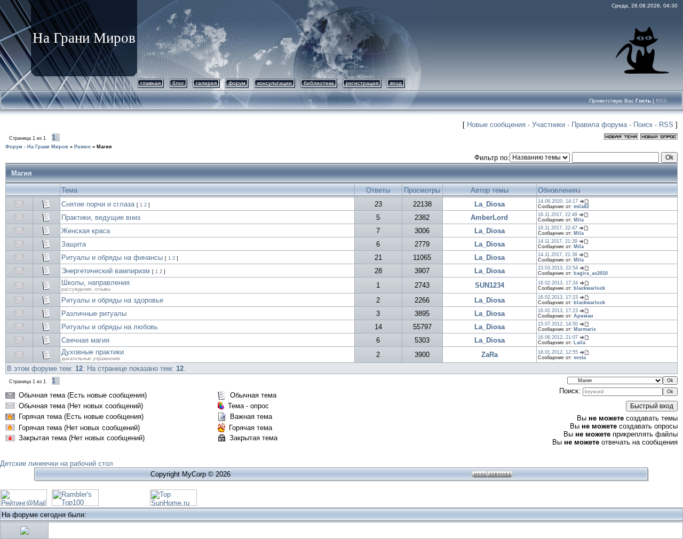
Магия (104, 146)
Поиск (643, 125)
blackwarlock (589, 288)
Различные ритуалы (93, 314)
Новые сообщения (496, 125)
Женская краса (85, 231)
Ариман (583, 316)
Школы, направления (95, 283)
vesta (580, 357)
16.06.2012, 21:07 (558, 337)
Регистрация (362, 83)
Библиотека (319, 83)
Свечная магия (85, 340)
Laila (579, 342)
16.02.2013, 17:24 (558, 283)
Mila (579, 220)
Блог (178, 83)
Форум (236, 83)
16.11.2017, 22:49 (557, 214)
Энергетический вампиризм (105, 271)
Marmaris (585, 329)
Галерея (206, 83)
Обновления (557, 190)
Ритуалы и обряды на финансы (112, 257)
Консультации (274, 83)
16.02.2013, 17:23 (558, 297)
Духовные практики (92, 352)
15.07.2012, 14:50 (558, 324)
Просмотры (422, 190)
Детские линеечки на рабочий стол (56, 463)
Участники (548, 125)
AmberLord (489, 217)
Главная (150, 83)
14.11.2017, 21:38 (557, 254)
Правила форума (599, 125)
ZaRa (489, 355)
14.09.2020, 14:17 (558, 201)
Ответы (378, 190)
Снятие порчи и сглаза (97, 204)
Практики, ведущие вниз (100, 217)
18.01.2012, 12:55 (558, 352)
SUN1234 (489, 285)
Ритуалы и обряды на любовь (109, 327)
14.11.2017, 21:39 (557, 241)
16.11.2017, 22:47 (557, 228)
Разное (82, 146)
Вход (396, 83)
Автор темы (490, 190)
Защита (73, 244)
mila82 (581, 206)
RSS (661, 101)
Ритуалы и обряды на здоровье (112, 300)
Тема (69, 190)
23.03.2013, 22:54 (558, 268)
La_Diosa (489, 204)
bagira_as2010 (591, 273)
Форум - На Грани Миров (36, 146)
